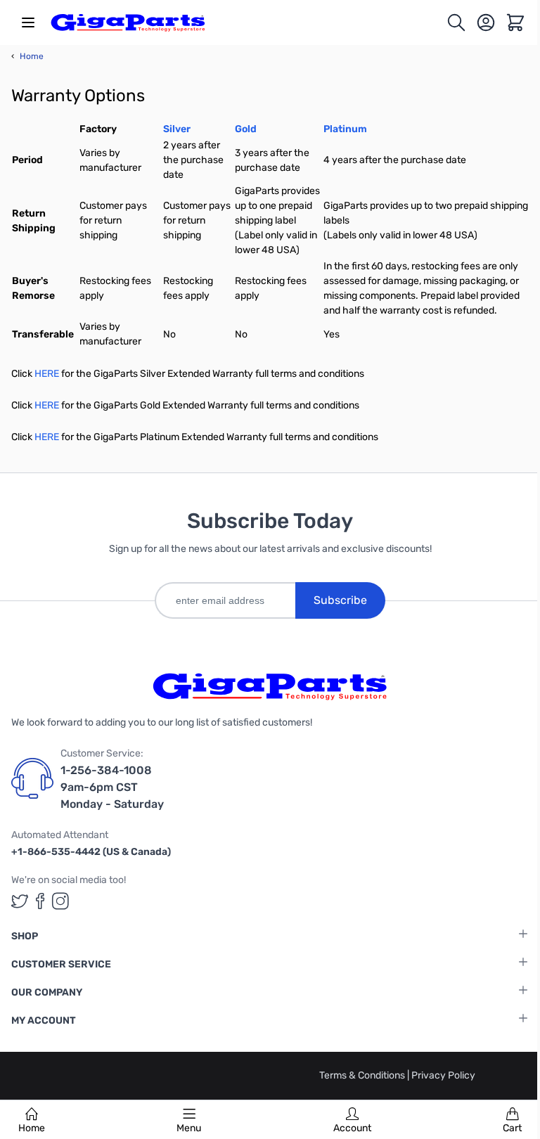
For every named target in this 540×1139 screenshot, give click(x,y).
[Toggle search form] (456, 22)
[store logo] (128, 22)
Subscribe (340, 600)
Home (31, 1128)
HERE (46, 374)
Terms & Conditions (363, 1075)
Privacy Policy (443, 1075)
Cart (512, 1128)
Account (352, 1128)
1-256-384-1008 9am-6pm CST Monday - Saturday (112, 787)
